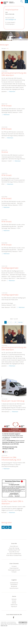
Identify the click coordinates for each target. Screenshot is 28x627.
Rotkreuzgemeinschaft (14, 570)
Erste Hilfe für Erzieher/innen (14, 555)
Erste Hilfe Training (14, 548)
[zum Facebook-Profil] (13, 617)
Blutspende (14, 586)
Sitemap (14, 603)
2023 (7, 48)
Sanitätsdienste (14, 582)
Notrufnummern (14, 588)
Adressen (14, 599)
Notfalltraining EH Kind (14, 550)
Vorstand (14, 566)
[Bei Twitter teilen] (3, 527)
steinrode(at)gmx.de (10, 19)
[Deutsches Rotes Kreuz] (4, 3)
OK (22, 622)
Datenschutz (14, 604)
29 (15, 322)
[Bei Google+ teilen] (10, 527)
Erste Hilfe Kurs (14, 546)
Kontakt (14, 601)
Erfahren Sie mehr (4, 625)
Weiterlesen (12, 91)
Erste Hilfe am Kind (14, 551)
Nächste (20, 322)
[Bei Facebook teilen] (6, 527)
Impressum (14, 606)
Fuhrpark (14, 572)
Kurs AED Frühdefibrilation (14, 553)
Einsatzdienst (14, 584)
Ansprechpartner (14, 568)
